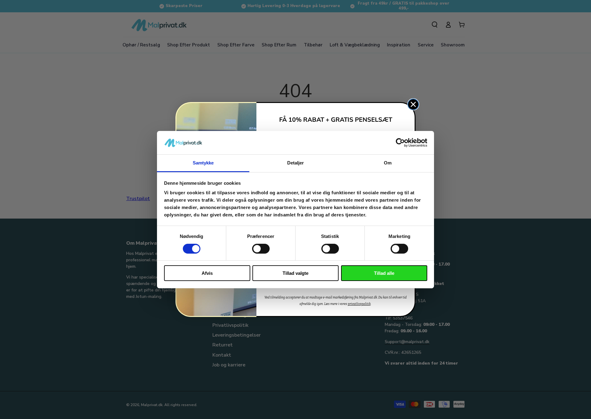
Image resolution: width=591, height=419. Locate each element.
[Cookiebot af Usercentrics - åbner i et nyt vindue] (400, 142)
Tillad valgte (295, 273)
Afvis (207, 273)
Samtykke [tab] (203, 162)
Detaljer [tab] (295, 162)
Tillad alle (384, 273)
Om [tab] (388, 162)
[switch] (261, 249)
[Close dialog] (413, 104)
